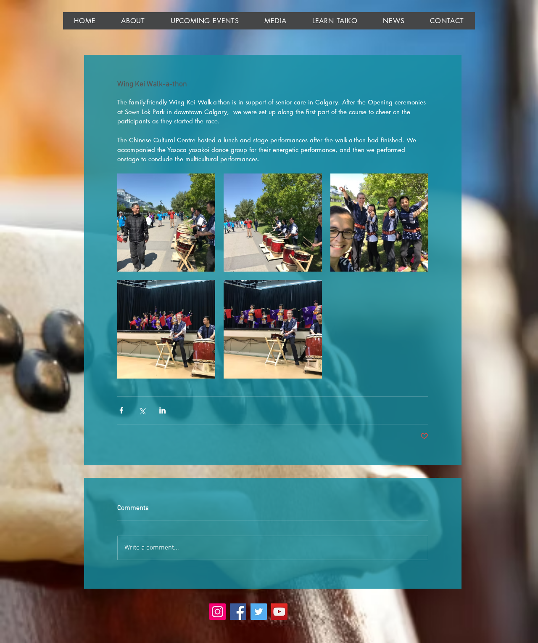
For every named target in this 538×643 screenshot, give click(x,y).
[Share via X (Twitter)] (142, 410)
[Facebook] (238, 611)
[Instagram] (217, 611)
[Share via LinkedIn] (162, 410)
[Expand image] (166, 222)
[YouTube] (279, 611)
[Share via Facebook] (121, 410)
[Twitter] (259, 611)
